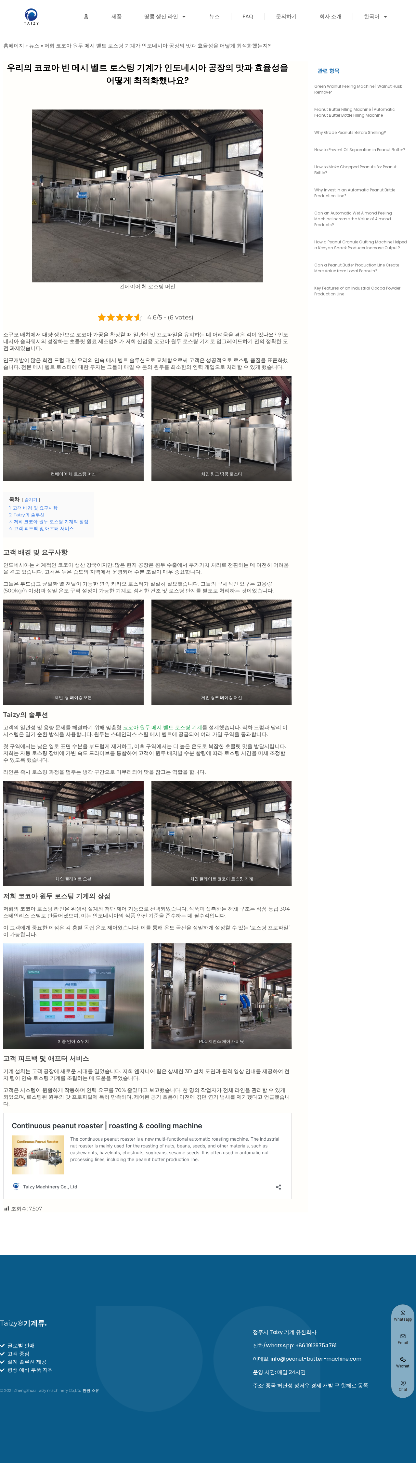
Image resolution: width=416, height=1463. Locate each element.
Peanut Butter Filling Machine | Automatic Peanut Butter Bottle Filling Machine (354, 112)
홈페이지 (13, 45)
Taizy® (23, 1323)
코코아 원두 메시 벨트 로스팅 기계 (162, 727)
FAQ (247, 16)
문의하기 (286, 16)
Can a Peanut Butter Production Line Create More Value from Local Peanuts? (356, 268)
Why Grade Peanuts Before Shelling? (350, 132)
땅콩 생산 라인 (161, 16)
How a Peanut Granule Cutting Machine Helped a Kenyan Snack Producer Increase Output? (360, 245)
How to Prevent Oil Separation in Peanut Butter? (359, 149)
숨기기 (31, 499)
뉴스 (214, 16)
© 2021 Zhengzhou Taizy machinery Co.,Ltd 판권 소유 (49, 1390)
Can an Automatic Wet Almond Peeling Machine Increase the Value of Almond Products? (353, 218)
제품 (116, 16)
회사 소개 (330, 16)
